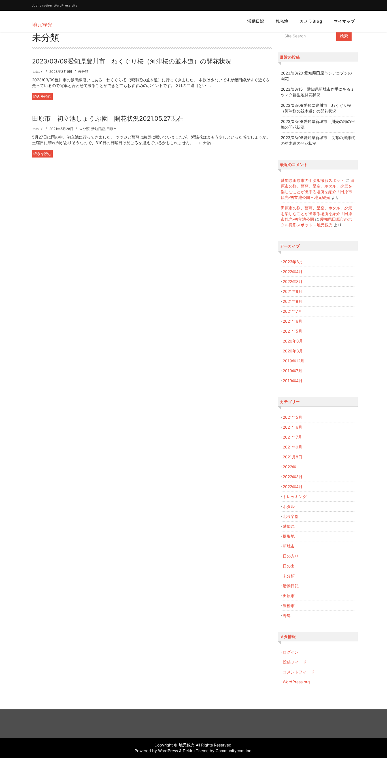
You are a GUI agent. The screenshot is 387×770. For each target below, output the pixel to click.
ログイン (291, 652)
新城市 (289, 546)
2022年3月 (293, 281)
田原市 (112, 129)
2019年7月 (292, 370)
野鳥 (287, 615)
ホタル (289, 506)
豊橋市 (289, 605)
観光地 (282, 21)
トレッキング (295, 496)
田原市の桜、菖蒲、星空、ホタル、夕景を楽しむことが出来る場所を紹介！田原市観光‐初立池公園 (316, 213)
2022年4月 (293, 271)
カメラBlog (311, 21)
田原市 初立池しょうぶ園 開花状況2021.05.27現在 (107, 118)
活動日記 (255, 21)
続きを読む (42, 96)
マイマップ (344, 21)
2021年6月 (292, 321)
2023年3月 (293, 261)
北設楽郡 (291, 516)
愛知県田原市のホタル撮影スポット (312, 180)
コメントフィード (298, 671)
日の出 (289, 565)
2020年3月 (293, 350)
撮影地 (289, 536)
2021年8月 (292, 301)
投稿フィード (295, 662)
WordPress (168, 750)
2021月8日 (292, 456)
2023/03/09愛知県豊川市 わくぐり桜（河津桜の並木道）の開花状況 (131, 61)
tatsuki (38, 71)
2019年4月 (293, 380)
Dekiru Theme (196, 750)
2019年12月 (293, 360)
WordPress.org (296, 681)
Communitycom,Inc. (234, 750)
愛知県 (289, 526)
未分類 (83, 71)
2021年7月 (292, 311)
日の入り (291, 556)
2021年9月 (292, 291)
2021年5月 (292, 331)
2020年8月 (293, 341)
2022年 (289, 466)
